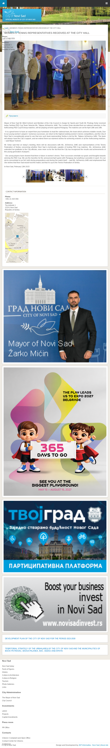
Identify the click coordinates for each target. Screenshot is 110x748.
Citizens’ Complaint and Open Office (16, 738)
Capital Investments (9, 717)
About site (104, 745)
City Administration (11, 692)
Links (4, 687)
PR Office (5, 728)
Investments (8, 706)
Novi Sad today (8, 666)
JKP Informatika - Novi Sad (89, 745)
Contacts (6, 733)
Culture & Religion (9, 678)
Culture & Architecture (10, 675)
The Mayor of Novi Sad (11, 698)
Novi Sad (6, 661)
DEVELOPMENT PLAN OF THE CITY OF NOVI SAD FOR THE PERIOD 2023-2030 (40, 639)
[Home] (22, 21)
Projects (5, 714)
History (5, 672)
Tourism (5, 681)
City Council (7, 701)
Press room (7, 722)
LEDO (4, 711)
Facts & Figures (8, 669)
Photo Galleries (8, 684)
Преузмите (13, 116)
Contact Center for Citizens (12, 741)
